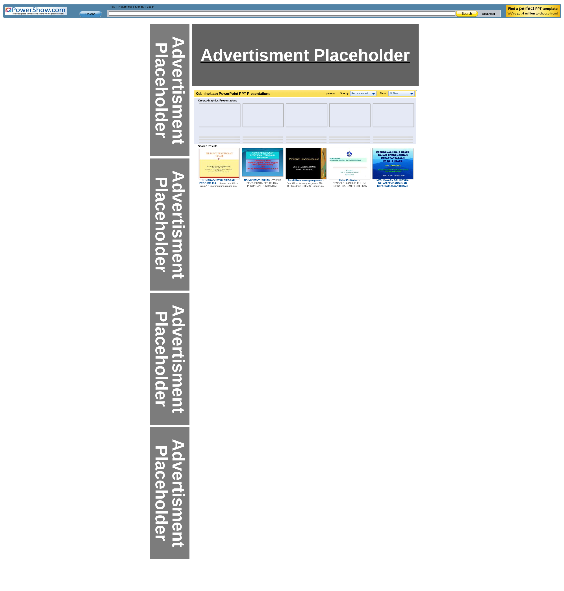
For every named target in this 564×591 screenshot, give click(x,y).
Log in (150, 6)
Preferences (125, 6)
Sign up (139, 6)
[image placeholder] (212, 115)
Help (112, 6)
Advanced (488, 13)
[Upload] (90, 14)
